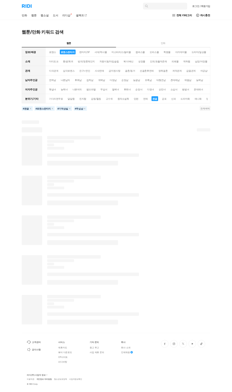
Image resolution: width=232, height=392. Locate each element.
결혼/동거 (130, 70)
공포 (164, 98)
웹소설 (45, 15)
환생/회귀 (68, 61)
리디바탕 (62, 361)
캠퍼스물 (140, 52)
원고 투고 (94, 347)
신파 (173, 98)
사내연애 (99, 70)
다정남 (113, 80)
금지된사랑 (114, 70)
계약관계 (177, 70)
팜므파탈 (91, 89)
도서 (55, 15)
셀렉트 (80, 15)
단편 (136, 98)
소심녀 (174, 89)
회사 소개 (125, 347)
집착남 (89, 80)
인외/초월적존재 (158, 61)
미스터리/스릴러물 (121, 52)
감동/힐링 (96, 98)
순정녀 (138, 89)
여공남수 (205, 70)
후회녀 (127, 89)
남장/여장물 (201, 61)
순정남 (124, 80)
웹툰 (34, 15)
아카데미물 (181, 52)
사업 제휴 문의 (97, 352)
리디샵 (66, 15)
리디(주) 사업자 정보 (36, 375)
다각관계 (53, 70)
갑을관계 (190, 70)
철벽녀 (115, 89)
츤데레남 (175, 80)
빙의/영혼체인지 (86, 61)
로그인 (201, 6)
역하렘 (186, 61)
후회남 (78, 80)
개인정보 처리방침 (44, 379)
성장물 (141, 61)
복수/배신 (128, 61)
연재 (145, 98)
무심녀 (103, 89)
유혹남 (148, 80)
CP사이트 (63, 357)
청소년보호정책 (60, 379)
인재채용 (125, 352)
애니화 (198, 98)
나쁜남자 (65, 80)
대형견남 (161, 80)
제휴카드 (62, 347)
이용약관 (30, 379)
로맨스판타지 (68, 52)
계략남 (101, 80)
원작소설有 (123, 98)
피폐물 (175, 61)
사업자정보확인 (75, 379)
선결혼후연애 (147, 70)
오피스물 (154, 52)
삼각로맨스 (69, 70)
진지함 (82, 98)
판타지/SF (84, 52)
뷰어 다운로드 (65, 352)
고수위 (109, 98)
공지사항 (36, 349)
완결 (155, 98)
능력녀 (64, 89)
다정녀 (150, 89)
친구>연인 (84, 70)
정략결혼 (163, 70)
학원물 (167, 52)
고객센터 (36, 342)
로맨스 (52, 52)
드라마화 (185, 98)
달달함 (71, 98)
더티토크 (53, 61)
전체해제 (205, 108)
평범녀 (185, 89)
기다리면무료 (56, 98)
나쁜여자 (77, 89)
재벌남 (187, 80)
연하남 (52, 80)
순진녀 (162, 89)
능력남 (199, 80)
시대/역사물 (101, 52)
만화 (24, 15)
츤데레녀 (198, 89)
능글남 (136, 80)
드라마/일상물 (199, 52)
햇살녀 (52, 89)
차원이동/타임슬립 (109, 61)
